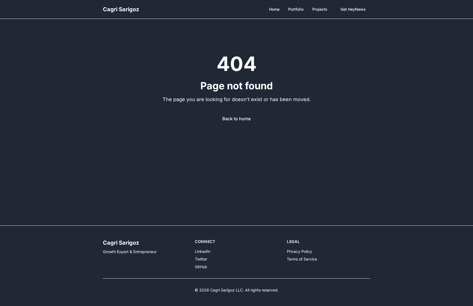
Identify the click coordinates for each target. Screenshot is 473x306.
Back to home (236, 118)
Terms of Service (302, 259)
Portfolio (296, 9)
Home (274, 9)
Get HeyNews (353, 9)
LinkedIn (202, 251)
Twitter (201, 259)
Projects (319, 9)
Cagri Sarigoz (121, 9)
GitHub (201, 266)
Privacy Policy (299, 251)
